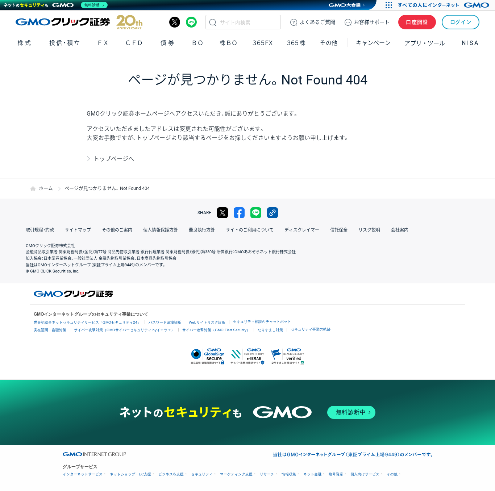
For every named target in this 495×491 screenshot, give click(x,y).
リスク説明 (369, 230)
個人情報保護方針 (160, 230)
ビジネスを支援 (171, 474)
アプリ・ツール (424, 42)
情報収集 (289, 474)
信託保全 (339, 230)
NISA (470, 42)
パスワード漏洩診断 (165, 322)
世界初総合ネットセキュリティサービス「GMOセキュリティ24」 (87, 322)
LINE (191, 22)
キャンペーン (373, 42)
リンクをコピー (272, 212)
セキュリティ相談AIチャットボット (262, 322)
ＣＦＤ (134, 42)
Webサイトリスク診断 (207, 322)
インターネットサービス (83, 474)
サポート (372, 22)
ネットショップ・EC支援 (130, 474)
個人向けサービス (364, 474)
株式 (24, 42)
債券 (168, 42)
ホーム (46, 188)
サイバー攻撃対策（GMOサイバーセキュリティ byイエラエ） (124, 330)
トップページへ (113, 158)
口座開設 (417, 22)
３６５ (296, 42)
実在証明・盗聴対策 (50, 330)
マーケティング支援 (236, 474)
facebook (239, 212)
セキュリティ (202, 474)
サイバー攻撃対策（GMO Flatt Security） (216, 330)
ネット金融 (312, 474)
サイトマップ (78, 230)
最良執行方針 (202, 230)
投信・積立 (65, 42)
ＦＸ (103, 42)
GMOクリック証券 (79, 22)
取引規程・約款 (40, 230)
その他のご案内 (117, 230)
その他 (392, 474)
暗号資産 (336, 474)
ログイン (460, 22)
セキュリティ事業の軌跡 (310, 329)
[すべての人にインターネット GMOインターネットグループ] (444, 5)
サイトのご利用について (250, 230)
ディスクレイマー (301, 230)
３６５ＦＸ (262, 42)
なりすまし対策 (270, 330)
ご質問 (317, 22)
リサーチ (267, 474)
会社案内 (399, 230)
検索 (212, 22)
